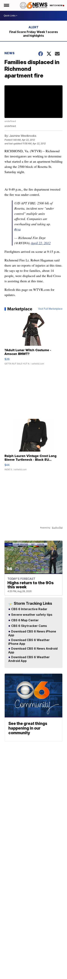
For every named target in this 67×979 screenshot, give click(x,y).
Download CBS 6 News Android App (33, 650)
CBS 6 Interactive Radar (28, 609)
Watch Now (56, 5)
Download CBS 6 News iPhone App (32, 633)
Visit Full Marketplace (50, 309)
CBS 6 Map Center (24, 620)
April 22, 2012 (41, 243)
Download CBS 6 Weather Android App (29, 659)
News (9, 53)
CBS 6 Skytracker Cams (28, 626)
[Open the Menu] (6, 5)
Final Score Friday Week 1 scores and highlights (33, 33)
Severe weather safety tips (31, 614)
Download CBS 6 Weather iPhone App (29, 642)
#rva (17, 229)
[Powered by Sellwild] (57, 527)
